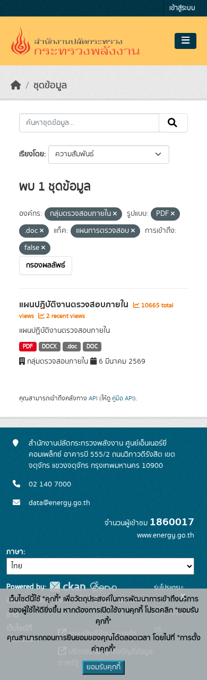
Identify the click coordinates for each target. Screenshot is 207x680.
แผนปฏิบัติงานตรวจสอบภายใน (75, 305)
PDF (28, 346)
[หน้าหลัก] (16, 86)
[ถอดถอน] (115, 214)
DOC (92, 346)
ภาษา (14, 552)
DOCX (49, 346)
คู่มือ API (123, 398)
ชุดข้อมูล (50, 86)
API (93, 398)
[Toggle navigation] (185, 41)
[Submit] (173, 122)
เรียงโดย (31, 154)
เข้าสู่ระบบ (182, 8)
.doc (71, 346)
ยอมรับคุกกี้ (103, 667)
